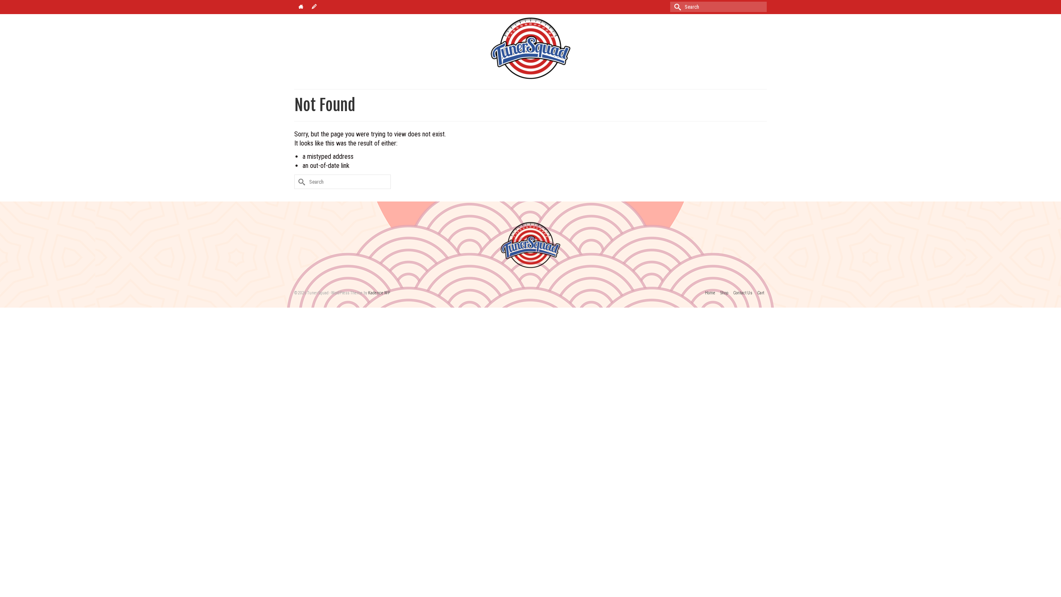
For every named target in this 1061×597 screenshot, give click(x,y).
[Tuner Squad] (530, 48)
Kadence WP (379, 293)
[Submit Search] (676, 7)
